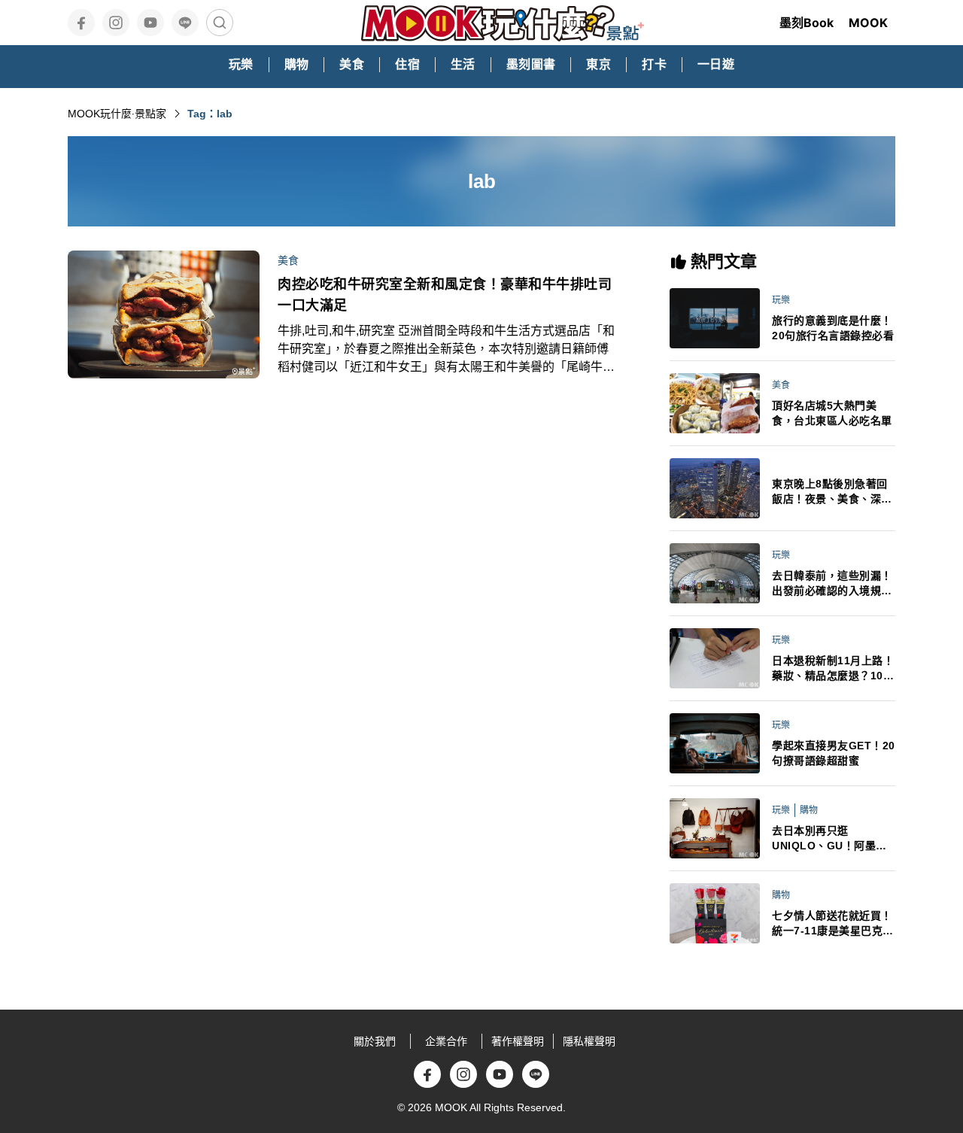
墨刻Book (806, 22)
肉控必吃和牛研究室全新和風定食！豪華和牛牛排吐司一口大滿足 (445, 295)
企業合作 (446, 1041)
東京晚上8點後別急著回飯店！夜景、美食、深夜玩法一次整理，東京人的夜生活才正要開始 (832, 492)
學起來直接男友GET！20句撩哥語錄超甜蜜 (833, 753)
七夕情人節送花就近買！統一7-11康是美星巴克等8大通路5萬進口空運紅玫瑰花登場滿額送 (833, 924)
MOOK (868, 22)
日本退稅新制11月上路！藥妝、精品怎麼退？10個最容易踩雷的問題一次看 (833, 669)
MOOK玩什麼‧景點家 (117, 114)
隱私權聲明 (589, 1041)
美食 (288, 260)
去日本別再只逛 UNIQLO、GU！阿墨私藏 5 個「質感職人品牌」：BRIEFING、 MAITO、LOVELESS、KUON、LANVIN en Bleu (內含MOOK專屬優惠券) (833, 839)
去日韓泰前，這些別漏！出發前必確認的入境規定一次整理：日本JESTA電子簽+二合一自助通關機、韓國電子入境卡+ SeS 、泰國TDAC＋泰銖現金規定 (833, 584)
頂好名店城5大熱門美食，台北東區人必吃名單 (832, 413)
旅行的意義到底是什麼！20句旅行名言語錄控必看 (833, 328)
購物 (809, 810)
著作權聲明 (517, 1041)
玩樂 (781, 300)
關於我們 (375, 1041)
